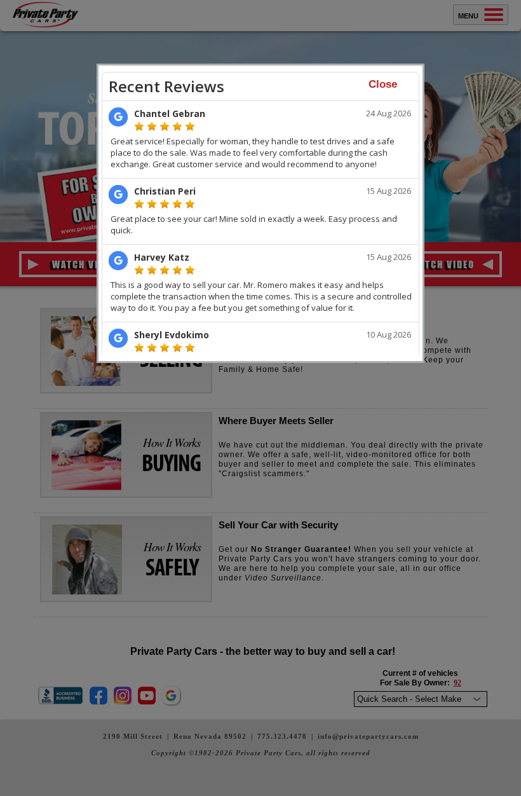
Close (383, 84)
